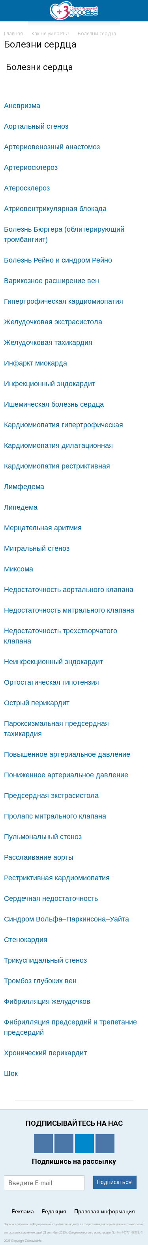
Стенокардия (25, 940)
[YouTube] (105, 1143)
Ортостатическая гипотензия (51, 682)
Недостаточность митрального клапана (69, 610)
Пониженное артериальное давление (66, 775)
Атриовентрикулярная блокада (55, 209)
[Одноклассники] (43, 1143)
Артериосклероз (31, 167)
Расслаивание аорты (38, 857)
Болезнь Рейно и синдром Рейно (58, 260)
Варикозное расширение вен (51, 281)
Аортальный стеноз (36, 126)
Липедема (20, 507)
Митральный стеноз (36, 548)
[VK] (63, 1143)
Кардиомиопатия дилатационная (58, 445)
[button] (137, 10)
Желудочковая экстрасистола (53, 322)
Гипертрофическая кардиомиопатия (63, 301)
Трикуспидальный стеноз (45, 960)
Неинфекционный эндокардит (53, 662)
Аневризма (22, 106)
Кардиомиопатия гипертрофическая (63, 425)
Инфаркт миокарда (35, 363)
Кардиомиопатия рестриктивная (57, 466)
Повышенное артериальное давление (67, 754)
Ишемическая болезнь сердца (54, 404)
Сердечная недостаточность (51, 898)
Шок (11, 1073)
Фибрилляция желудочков (47, 1001)
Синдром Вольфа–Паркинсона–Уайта (66, 919)
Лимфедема (24, 487)
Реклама (23, 1211)
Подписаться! (115, 1182)
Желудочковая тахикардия (48, 342)
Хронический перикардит (45, 1053)
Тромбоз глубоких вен (40, 981)
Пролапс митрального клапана (55, 816)
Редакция (54, 1211)
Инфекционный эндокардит (49, 384)
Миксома (18, 569)
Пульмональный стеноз (43, 837)
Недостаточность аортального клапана (68, 590)
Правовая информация (104, 1211)
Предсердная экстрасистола (51, 796)
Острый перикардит (36, 703)
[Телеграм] (84, 1143)
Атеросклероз (27, 188)
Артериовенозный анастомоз (52, 147)
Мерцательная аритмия (43, 528)
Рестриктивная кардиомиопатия (57, 878)
